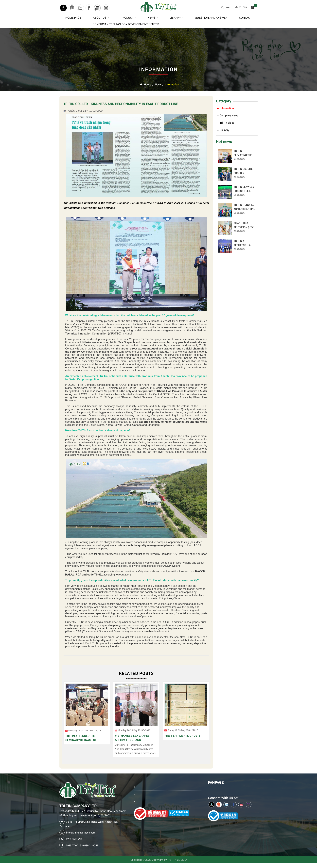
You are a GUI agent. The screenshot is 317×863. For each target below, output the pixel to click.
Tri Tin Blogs (227, 122)
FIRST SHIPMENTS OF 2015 (182, 736)
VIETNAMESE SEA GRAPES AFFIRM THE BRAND (132, 738)
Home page (73, 17)
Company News (229, 115)
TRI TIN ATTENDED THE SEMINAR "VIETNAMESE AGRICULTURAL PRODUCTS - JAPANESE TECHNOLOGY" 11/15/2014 (84, 738)
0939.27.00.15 (73, 845)
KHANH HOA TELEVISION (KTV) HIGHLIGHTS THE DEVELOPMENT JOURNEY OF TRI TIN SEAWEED (244, 225)
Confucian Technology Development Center (126, 24)
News (152, 17)
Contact (245, 17)
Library (175, 17)
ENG (245, 7)
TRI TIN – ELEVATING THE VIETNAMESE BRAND (243, 153)
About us (99, 17)
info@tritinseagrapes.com (80, 832)
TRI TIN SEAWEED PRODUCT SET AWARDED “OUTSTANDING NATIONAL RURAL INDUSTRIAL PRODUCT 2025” (244, 189)
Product (127, 17)
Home (147, 84)
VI (240, 7)
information (172, 84)
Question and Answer (211, 17)
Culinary (224, 130)
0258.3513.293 (74, 839)
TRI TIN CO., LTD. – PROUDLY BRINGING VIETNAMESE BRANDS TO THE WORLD (244, 171)
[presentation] (65, 721)
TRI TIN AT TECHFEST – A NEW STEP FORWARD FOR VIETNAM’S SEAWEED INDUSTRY (242, 243)
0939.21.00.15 (90, 845)
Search (228, 7)
